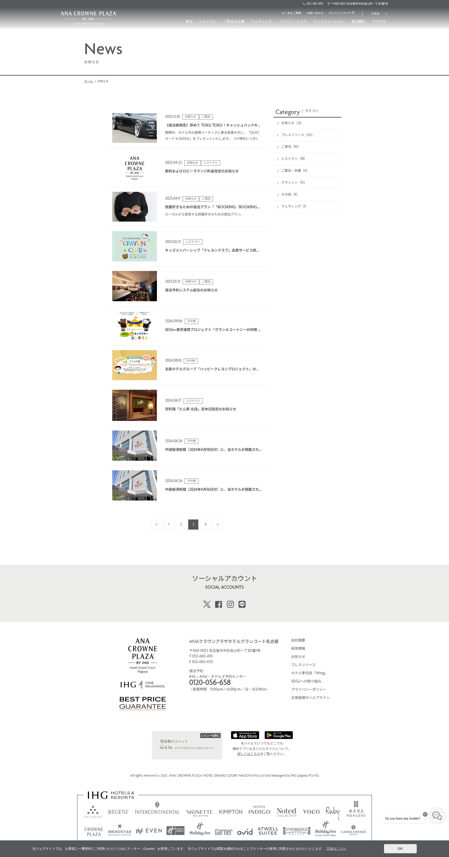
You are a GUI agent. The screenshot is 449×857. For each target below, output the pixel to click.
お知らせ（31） (292, 123)
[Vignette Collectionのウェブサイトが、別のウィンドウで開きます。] (199, 811)
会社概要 (298, 640)
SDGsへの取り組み (306, 681)
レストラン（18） (294, 159)
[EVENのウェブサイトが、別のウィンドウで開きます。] (149, 831)
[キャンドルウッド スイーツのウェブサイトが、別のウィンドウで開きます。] (353, 831)
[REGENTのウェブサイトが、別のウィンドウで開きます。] (118, 811)
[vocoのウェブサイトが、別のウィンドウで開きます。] (311, 811)
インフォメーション (329, 22)
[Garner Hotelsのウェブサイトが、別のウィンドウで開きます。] (223, 831)
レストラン (208, 22)
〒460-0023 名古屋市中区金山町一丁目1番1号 (359, 3)
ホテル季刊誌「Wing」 (309, 673)
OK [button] (400, 848)
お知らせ (298, 657)
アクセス (379, 22)
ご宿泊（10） (291, 147)
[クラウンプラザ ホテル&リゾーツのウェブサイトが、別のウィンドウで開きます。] (94, 831)
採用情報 (298, 649)
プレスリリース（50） (298, 135)
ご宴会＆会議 (233, 22)
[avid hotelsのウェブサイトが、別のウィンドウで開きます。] (245, 831)
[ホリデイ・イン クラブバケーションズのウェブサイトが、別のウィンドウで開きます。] (325, 831)
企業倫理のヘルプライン (310, 698)
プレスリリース (303, 665)
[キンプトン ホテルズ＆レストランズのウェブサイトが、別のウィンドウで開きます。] (230, 811)
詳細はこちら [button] (336, 848)
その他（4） (290, 195)
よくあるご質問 (291, 13)
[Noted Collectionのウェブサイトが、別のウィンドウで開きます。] (286, 811)
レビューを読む (210, 735)
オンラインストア (340, 13)
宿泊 (188, 22)
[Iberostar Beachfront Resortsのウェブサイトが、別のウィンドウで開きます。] (119, 831)
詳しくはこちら (248, 754)
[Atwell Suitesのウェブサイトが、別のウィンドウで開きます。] (267, 831)
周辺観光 (358, 22)
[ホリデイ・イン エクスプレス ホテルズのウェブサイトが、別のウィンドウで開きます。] (176, 831)
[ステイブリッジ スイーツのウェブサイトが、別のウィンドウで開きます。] (296, 831)
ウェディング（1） (294, 207)
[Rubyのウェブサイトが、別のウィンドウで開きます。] (333, 811)
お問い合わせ (315, 13)
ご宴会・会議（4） (295, 171)
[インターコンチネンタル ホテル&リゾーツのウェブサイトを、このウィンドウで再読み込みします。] (157, 811)
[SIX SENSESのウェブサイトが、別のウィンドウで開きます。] (93, 811)
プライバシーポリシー (308, 690)
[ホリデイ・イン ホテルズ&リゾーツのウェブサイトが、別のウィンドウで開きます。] (199, 831)
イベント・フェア (293, 22)
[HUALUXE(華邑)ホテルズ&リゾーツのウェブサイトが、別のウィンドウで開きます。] (356, 811)
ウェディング (261, 22)
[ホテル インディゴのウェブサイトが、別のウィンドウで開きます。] (259, 811)
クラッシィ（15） (294, 183)
